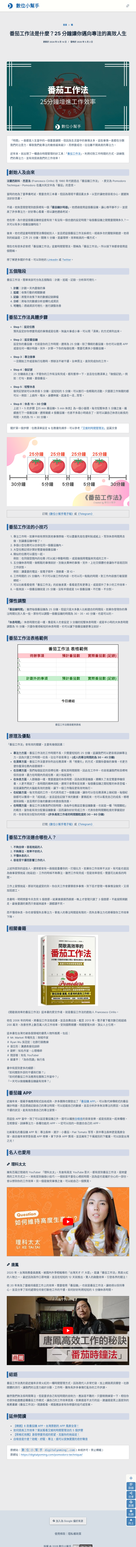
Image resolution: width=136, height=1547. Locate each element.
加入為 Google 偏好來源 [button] (69, 1521)
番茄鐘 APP (88, 1101)
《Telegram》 (85, 513)
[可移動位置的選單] (131, 1478)
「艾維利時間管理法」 (93, 428)
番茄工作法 (74, 153)
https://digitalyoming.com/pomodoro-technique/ (52, 1454)
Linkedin (52, 259)
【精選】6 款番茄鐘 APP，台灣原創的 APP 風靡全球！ (46, 1426)
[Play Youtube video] (68, 1221)
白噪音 (79, 1118)
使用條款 (60, 1533)
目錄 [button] (131, 1488)
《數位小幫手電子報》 (61, 513)
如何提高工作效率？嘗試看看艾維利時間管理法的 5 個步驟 (48, 1430)
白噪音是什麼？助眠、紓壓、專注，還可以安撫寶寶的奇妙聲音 (50, 1439)
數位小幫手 (27, 6)
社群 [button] (131, 1514)
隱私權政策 (74, 1533)
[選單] (127, 5)
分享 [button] (131, 1496)
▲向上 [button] (131, 1521)
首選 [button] (131, 1505)
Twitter (66, 259)
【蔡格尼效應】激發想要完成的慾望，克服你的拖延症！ (46, 1434)
